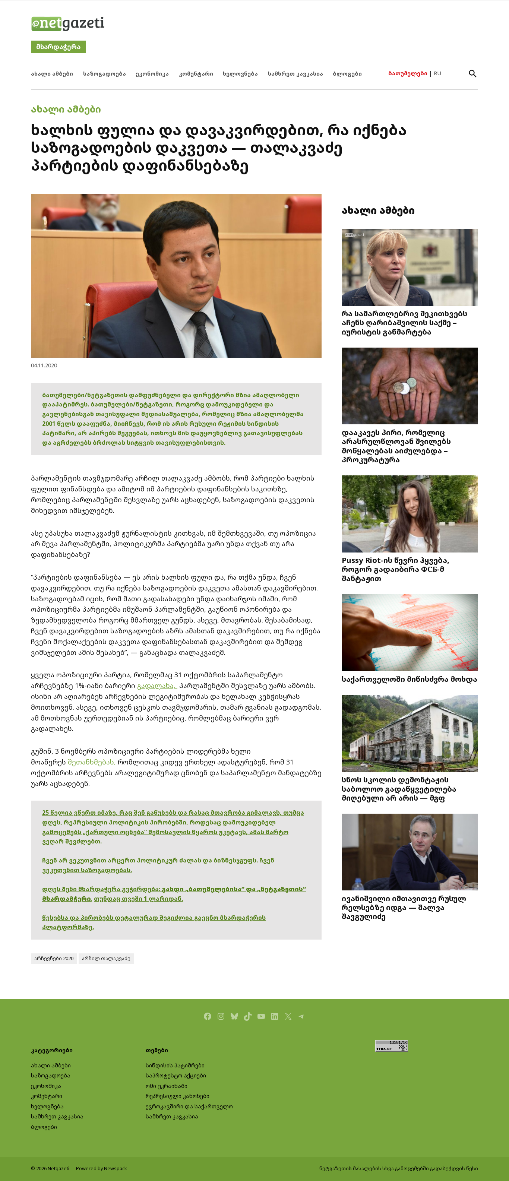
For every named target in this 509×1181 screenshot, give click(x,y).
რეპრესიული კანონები (177, 1095)
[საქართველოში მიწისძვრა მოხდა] (410, 633)
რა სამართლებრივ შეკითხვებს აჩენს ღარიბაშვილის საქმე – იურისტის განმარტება (404, 322)
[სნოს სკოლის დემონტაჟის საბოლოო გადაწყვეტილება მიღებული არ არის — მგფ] (410, 734)
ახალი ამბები (52, 73)
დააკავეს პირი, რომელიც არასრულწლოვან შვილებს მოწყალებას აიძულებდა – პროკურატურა (396, 446)
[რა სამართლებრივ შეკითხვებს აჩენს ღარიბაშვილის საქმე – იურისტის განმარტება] (410, 268)
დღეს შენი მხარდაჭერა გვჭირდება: (102, 889)
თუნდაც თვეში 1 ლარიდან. (138, 899)
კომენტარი (196, 73)
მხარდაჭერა (58, 46)
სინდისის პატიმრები (175, 1065)
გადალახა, (157, 685)
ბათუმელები (407, 73)
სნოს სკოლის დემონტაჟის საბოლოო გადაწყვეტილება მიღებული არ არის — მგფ (399, 788)
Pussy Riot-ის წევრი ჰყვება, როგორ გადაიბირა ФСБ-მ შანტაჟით (395, 569)
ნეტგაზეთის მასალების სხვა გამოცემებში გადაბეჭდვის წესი (398, 1168)
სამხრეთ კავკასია (295, 73)
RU (437, 73)
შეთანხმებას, (92, 761)
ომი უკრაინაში (166, 1085)
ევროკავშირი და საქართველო (189, 1106)
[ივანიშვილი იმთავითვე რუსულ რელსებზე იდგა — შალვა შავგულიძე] (410, 853)
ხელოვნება (240, 73)
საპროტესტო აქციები (176, 1075)
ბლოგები (347, 73)
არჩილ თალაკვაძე (106, 958)
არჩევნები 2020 (53, 958)
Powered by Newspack (101, 1168)
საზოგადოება (104, 73)
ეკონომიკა (152, 73)
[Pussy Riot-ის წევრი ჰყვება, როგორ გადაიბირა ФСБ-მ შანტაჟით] (410, 515)
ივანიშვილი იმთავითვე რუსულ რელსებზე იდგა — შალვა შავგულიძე (404, 907)
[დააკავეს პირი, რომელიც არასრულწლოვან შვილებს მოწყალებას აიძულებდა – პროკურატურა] (410, 387)
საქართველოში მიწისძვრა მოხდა (409, 679)
